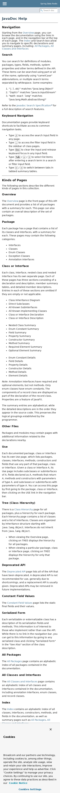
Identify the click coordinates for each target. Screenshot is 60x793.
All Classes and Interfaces (28, 47)
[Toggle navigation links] (4, 3)
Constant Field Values (19, 602)
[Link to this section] (22, 27)
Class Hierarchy (23, 509)
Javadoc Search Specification (33, 105)
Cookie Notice (18, 783)
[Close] (50, 729)
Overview (28, 32)
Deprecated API (16, 571)
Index (27, 40)
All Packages (42, 46)
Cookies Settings (30, 789)
